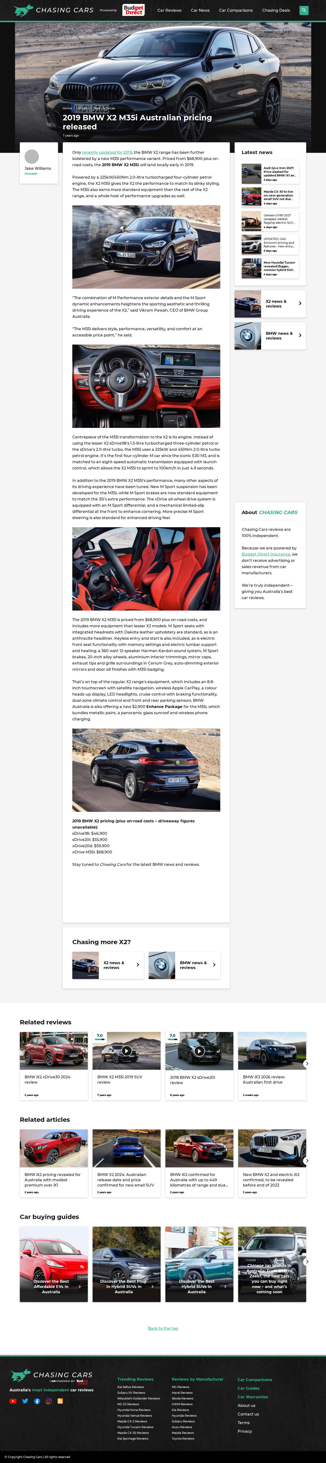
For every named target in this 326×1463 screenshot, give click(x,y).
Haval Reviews (182, 1392)
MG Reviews (180, 1387)
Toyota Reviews (183, 1438)
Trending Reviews (135, 1379)
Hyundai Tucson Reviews (135, 1427)
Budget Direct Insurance (266, 554)
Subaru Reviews (183, 1421)
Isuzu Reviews (182, 1427)
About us (246, 1405)
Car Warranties (253, 1397)
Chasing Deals (276, 10)
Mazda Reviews (183, 1433)
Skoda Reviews (182, 1398)
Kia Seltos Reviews (130, 1387)
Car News (200, 10)
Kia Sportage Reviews (132, 1438)
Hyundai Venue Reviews (134, 1415)
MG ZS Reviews (128, 1404)
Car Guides (249, 1388)
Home (67, 108)
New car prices (104, 108)
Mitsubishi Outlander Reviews (138, 1398)
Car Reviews (169, 10)
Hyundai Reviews (184, 1415)
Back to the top (163, 1328)
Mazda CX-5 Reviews (132, 1421)
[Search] (304, 10)
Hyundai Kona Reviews (134, 1410)
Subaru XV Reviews (131, 1392)
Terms (244, 1422)
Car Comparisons (236, 10)
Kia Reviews (180, 1410)
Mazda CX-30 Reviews (133, 1433)
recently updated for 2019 (107, 152)
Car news (82, 108)
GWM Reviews (182, 1404)
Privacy (245, 1431)
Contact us (248, 1414)
